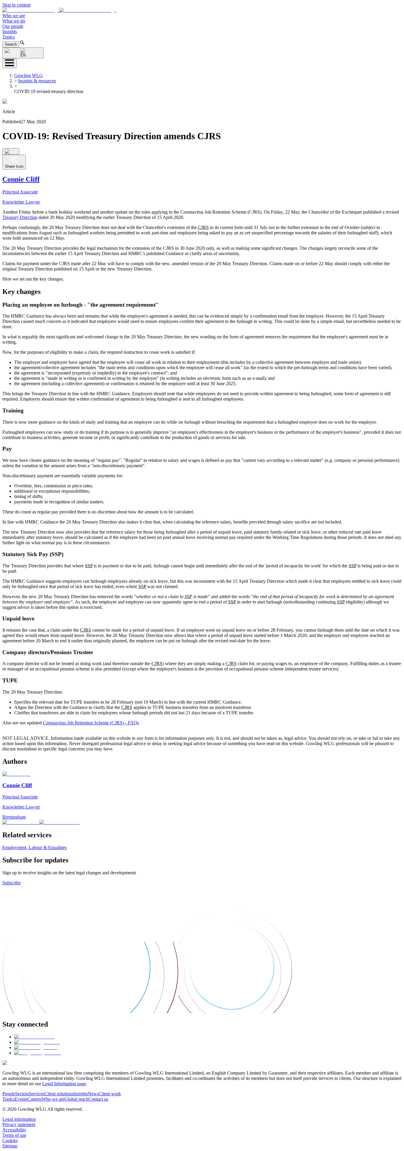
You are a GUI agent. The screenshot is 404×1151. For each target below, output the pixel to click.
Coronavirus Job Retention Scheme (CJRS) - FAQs (91, 722)
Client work (110, 1093)
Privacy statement (18, 1124)
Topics (8, 36)
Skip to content (16, 4)
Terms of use (14, 1135)
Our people (12, 26)
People (8, 1093)
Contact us (98, 1099)
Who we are (13, 15)
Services (36, 1093)
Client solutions (58, 1093)
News (93, 1093)
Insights (9, 31)
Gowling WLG (28, 75)
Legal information (19, 1119)
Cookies (10, 1140)
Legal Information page (64, 1083)
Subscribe (11, 882)
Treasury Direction (19, 217)
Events (21, 1099)
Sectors (22, 1093)
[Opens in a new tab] (34, 1036)
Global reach (76, 1099)
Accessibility (14, 1129)
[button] (59, 10)
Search (11, 44)
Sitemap (9, 1145)
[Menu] (9, 63)
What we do (13, 20)
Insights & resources (37, 80)
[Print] (10, 151)
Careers (35, 1099)
